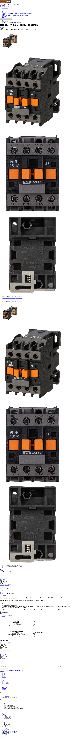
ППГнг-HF (4, 677)
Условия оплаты (11, 13)
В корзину (2, 592)
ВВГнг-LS (4, 673)
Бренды (3, 11)
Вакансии (26, 15)
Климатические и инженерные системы (9, 9)
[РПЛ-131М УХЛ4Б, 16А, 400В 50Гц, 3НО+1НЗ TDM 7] (12, 301)
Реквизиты (4, 15)
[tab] (3, 616)
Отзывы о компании (14, 15)
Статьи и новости (21, 15)
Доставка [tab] (4, 595)
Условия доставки (5, 13)
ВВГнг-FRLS (4, 674)
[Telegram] (4, 579)
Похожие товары (3, 27)
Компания (4, 14)
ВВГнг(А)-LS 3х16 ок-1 (4, 654)
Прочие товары (42, 9)
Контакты (4, 16)
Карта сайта (21, 670)
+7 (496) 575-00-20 (10, 4)
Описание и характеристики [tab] (7, 615)
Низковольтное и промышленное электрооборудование (25, 9)
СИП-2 (3, 679)
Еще (3, 17)
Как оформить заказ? (18, 13)
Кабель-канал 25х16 (5, 682)
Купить (1, 652)
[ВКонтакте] (0, 579)
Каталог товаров (5, 8)
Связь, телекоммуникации (49, 9)
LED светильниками (63, 666)
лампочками (57, 666)
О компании (4, 687)
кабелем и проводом (32, 666)
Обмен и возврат (25, 13)
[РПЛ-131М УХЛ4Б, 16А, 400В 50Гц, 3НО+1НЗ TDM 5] (12, 298)
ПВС (3, 681)
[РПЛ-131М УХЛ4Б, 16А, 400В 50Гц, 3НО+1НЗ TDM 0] (10, 50)
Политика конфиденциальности (13, 670)
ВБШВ (3, 675)
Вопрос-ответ (8, 15)
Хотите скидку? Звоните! (4, 585)
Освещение (38, 9)
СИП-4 (3, 680)
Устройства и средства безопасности (60, 9)
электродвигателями (3, 667)
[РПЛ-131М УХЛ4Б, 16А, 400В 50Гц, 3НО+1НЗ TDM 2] (32, 213)
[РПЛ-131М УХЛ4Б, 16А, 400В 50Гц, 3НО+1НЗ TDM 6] (12, 299)
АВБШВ (3, 676)
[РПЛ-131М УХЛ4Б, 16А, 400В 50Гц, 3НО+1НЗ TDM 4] (12, 296)
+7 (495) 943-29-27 (3, 4)
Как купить (4, 12)
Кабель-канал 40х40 (5, 683)
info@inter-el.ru (2, 5)
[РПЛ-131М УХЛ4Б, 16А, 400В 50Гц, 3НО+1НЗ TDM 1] (32, 131)
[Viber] (3, 579)
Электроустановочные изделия (7, 10)
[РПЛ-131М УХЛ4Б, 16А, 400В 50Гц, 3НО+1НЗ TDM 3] (32, 294)
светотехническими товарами (49, 666)
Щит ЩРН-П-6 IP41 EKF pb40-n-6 (6, 643)
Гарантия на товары (31, 13)
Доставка (4, 688)
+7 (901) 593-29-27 (16, 4)
